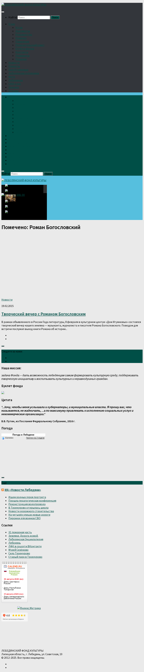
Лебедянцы (15, 80)
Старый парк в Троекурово (25, 557)
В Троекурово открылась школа (28, 507)
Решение (21, 59)
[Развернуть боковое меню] (2, 346)
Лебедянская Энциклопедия (25, 539)
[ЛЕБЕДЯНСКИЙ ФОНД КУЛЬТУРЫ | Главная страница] (23, 4)
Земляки (13, 87)
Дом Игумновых (18, 69)
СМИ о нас (14, 83)
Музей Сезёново (18, 549)
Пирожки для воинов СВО (24, 518)
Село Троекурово (19, 553)
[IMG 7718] (10, 192)
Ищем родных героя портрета (27, 497)
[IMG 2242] (10, 198)
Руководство (23, 34)
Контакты (21, 52)
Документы (22, 31)
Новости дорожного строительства (31, 511)
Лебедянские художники (23, 73)
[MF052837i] (11, 213)
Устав (18, 27)
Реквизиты (22, 55)
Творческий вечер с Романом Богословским (43, 314)
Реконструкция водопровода (26, 504)
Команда (21, 38)
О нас (11, 24)
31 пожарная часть (20, 532)
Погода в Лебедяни (23, 434)
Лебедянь (14, 542)
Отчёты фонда (24, 48)
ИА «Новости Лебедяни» (23, 490)
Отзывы (13, 90)
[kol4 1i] (10, 208)
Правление (22, 41)
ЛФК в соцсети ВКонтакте (25, 546)
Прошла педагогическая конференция (32, 500)
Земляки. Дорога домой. (23, 535)
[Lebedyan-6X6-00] (11, 189)
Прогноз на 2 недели (35, 438)
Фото (11, 76)
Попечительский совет (30, 45)
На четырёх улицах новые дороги (29, 514)
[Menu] (2, 11)
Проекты (14, 66)
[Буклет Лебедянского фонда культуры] (2, 393)
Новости (13, 62)
